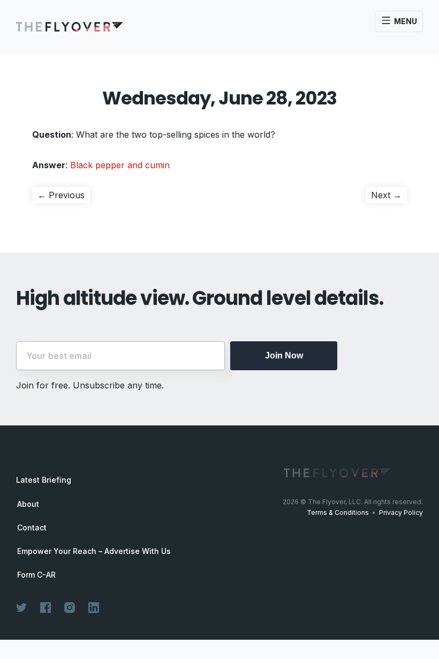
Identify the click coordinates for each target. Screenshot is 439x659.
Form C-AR (36, 575)
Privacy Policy (401, 512)
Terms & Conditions (338, 512)
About (28, 504)
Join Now (284, 355)
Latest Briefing (43, 479)
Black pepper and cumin (120, 165)
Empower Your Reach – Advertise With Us (94, 551)
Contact (32, 527)
